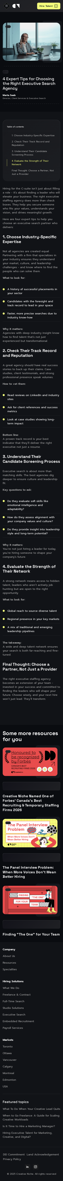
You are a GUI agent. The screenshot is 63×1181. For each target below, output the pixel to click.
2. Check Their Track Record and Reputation (30, 143)
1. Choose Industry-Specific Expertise (33, 135)
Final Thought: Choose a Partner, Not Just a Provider (33, 172)
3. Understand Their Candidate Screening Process (29, 153)
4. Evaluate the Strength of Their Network (30, 162)
